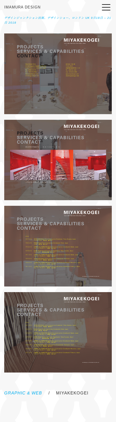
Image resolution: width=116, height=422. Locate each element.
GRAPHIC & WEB (23, 393)
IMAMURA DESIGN (22, 7)
